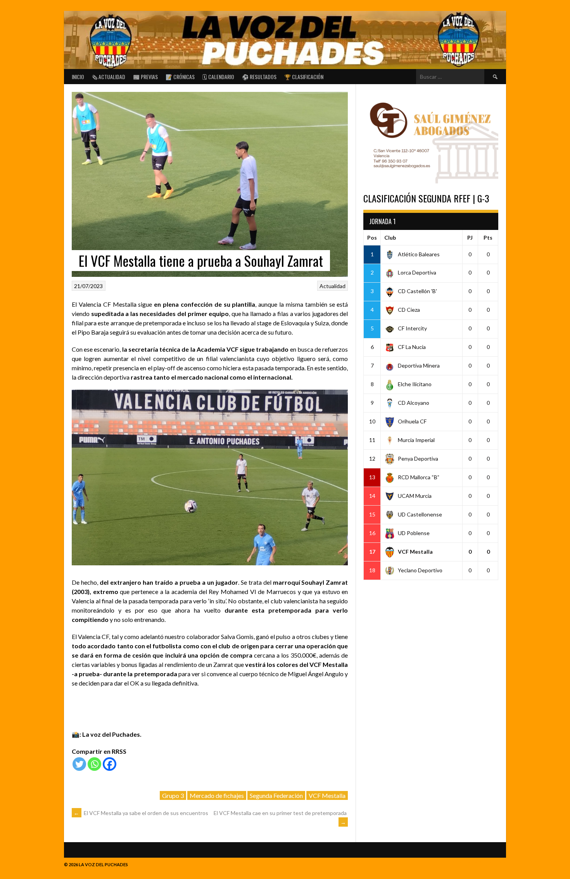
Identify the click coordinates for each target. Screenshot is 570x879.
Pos (372, 237)
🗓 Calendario (218, 77)
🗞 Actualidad (108, 77)
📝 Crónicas (180, 77)
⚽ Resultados (259, 77)
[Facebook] (109, 764)
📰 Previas (145, 77)
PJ (470, 237)
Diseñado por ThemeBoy (478, 862)
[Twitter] (79, 764)
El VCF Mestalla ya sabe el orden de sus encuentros (141, 813)
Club (390, 237)
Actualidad (332, 286)
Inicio (78, 77)
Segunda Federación (276, 795)
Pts (488, 237)
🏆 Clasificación (303, 77)
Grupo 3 (173, 795)
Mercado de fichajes (217, 795)
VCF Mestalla (327, 795)
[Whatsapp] (94, 764)
